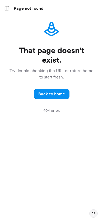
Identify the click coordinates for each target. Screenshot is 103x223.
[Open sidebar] (7, 8)
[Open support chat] (93, 213)
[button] (51, 94)
